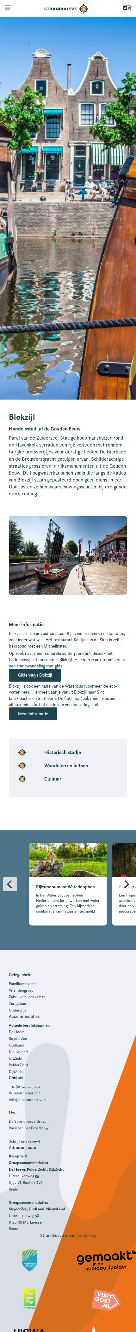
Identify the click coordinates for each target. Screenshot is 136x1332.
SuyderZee (18, 1038)
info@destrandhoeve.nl (28, 1099)
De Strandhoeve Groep (27, 1121)
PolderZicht (18, 1065)
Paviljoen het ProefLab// (29, 1128)
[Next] (126, 884)
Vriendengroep (21, 990)
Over (13, 1112)
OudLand (16, 1045)
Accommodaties (24, 1016)
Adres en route (22, 1147)
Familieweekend (22, 983)
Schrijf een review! (24, 1141)
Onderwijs (17, 1010)
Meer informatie (33, 713)
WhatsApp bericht (24, 1093)
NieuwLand (18, 1051)
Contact (16, 1078)
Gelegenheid (20, 974)
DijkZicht (16, 1071)
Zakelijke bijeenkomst (27, 997)
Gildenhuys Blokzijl (35, 675)
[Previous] (10, 884)
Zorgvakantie (19, 1003)
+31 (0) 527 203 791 (24, 1086)
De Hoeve (17, 1031)
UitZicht (15, 1058)
